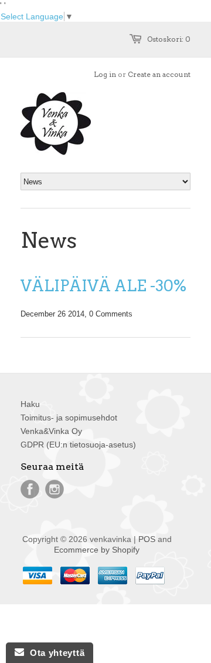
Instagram (54, 489)
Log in (105, 74)
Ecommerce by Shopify (96, 549)
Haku (30, 404)
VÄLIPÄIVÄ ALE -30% (103, 286)
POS (146, 539)
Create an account (159, 74)
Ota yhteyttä (54, 653)
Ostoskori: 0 (168, 39)
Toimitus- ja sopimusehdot (69, 417)
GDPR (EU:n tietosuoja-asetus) (78, 444)
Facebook (30, 489)
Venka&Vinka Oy (51, 431)
